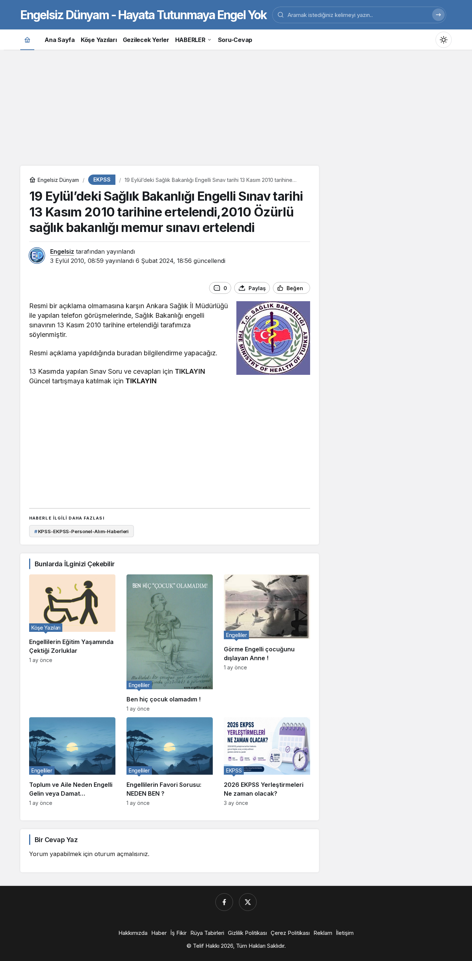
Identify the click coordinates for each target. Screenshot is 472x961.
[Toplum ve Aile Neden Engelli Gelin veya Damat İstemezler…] (72, 761)
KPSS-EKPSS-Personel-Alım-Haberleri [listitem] (81, 531)
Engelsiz (62, 251)
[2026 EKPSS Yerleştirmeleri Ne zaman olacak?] (267, 761)
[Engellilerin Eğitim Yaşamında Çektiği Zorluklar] (72, 643)
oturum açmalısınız (121, 854)
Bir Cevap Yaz (56, 840)
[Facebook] (224, 902)
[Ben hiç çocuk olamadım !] (169, 643)
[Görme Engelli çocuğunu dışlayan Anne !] (267, 643)
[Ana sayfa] (27, 39)
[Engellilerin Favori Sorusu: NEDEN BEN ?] (169, 761)
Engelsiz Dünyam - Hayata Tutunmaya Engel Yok (143, 15)
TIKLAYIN (190, 371)
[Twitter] (248, 902)
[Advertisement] (236, 106)
